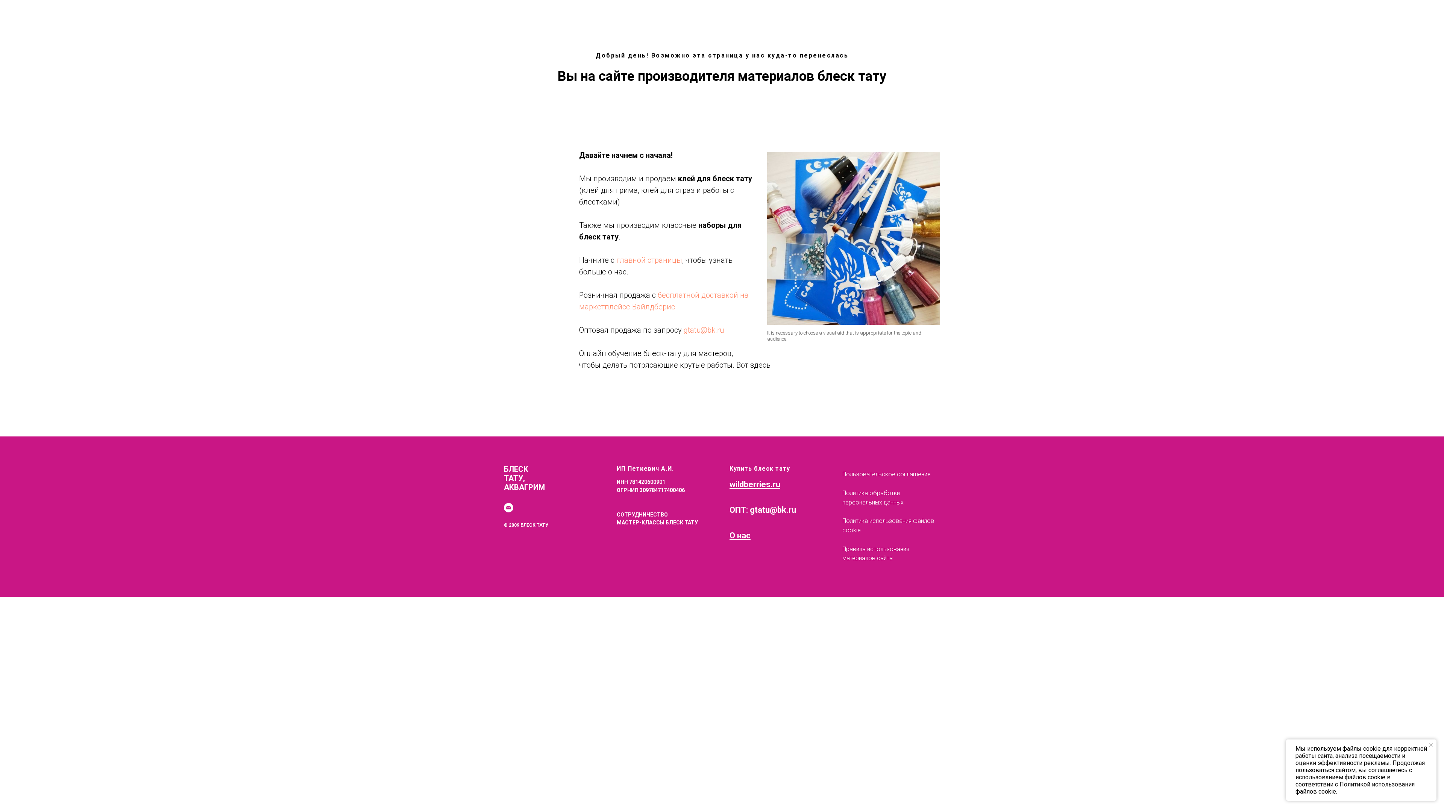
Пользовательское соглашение (886, 474)
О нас (740, 535)
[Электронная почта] (508, 507)
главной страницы (649, 260)
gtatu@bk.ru (704, 330)
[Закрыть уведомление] (1431, 745)
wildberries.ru (755, 484)
